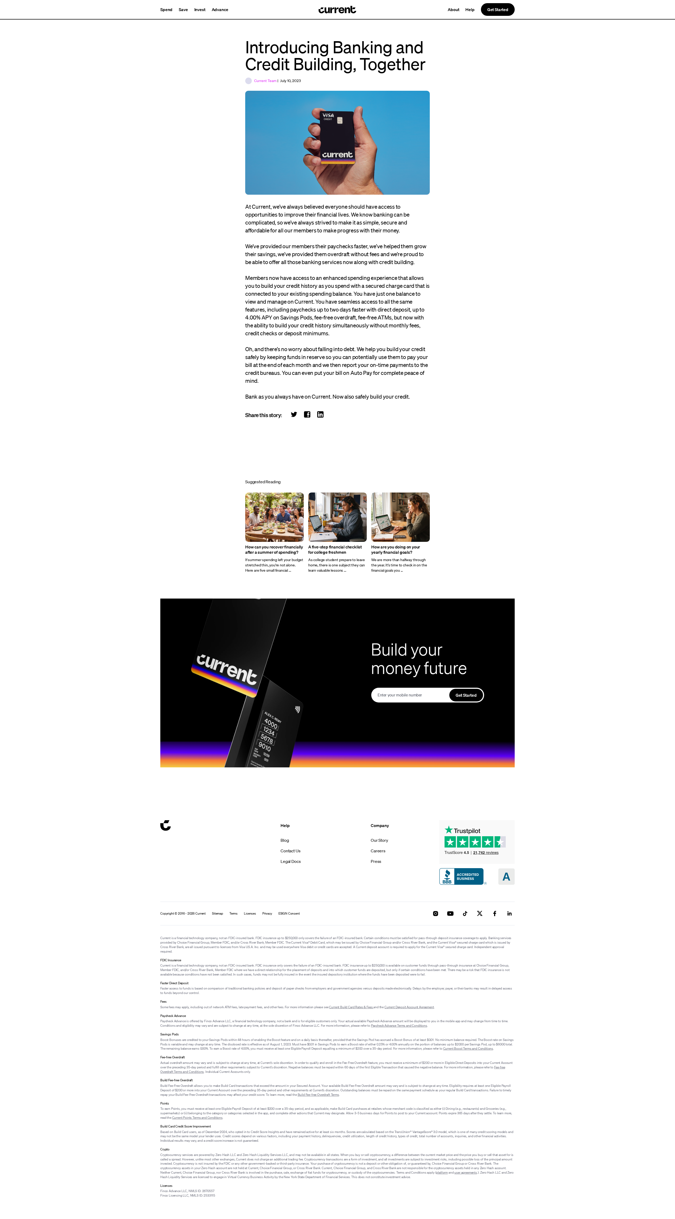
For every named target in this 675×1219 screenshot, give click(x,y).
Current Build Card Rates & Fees (351, 1007)
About (453, 9)
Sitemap (217, 913)
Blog (285, 840)
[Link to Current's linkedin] (509, 913)
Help (469, 9)
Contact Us (290, 850)
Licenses (250, 913)
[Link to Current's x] (480, 913)
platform (442, 1172)
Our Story (379, 840)
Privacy (267, 913)
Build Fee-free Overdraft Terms (318, 1094)
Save (183, 9)
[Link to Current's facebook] (494, 913)
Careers (378, 850)
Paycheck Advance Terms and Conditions (399, 1025)
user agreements (465, 1172)
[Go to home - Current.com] (337, 9)
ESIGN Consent (289, 913)
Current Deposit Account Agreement (409, 1007)
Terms (233, 913)
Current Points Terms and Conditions (197, 1117)
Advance (220, 9)
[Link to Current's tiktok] (465, 913)
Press (376, 861)
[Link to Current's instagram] (435, 913)
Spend (166, 9)
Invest (199, 9)
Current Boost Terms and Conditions (468, 1048)
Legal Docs (291, 861)
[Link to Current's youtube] (450, 913)
